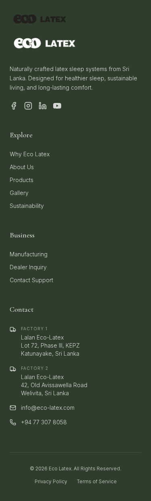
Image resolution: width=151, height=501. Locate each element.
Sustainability (27, 205)
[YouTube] (57, 106)
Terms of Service (97, 481)
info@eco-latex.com (47, 407)
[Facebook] (14, 106)
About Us (22, 167)
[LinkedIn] (43, 106)
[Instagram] (28, 106)
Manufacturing (29, 254)
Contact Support (31, 280)
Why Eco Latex (30, 154)
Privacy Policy (51, 481)
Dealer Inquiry (28, 267)
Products (21, 179)
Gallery (19, 192)
